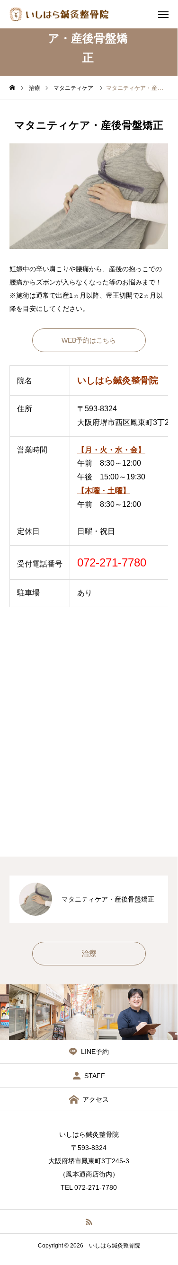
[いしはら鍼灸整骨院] (58, 14)
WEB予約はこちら (89, 340)
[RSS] (88, 1221)
